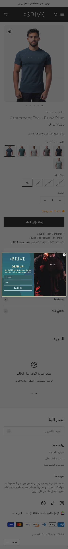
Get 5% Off (18, 288)
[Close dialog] (64, 254)
